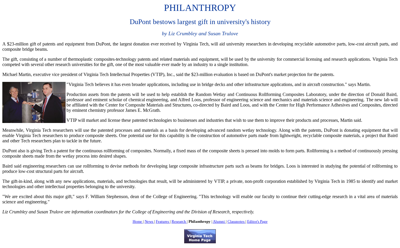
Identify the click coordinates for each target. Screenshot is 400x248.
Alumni (219, 221)
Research (179, 221)
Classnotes (236, 221)
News (149, 221)
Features (163, 221)
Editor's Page (257, 221)
